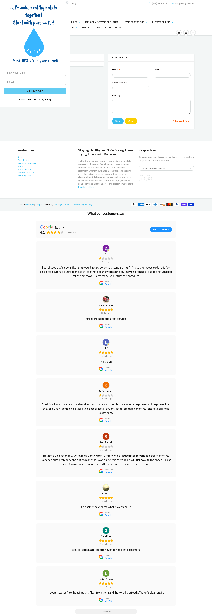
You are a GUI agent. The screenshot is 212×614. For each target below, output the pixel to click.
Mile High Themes (62, 204)
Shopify (39, 204)
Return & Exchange (27, 163)
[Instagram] (149, 178)
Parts (85, 27)
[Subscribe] (190, 168)
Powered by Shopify (82, 204)
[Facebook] (142, 178)
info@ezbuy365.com (184, 3)
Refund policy (24, 175)
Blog (74, 3)
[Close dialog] (67, 2)
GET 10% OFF (35, 90)
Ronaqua (29, 204)
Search (21, 157)
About (21, 166)
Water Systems (134, 22)
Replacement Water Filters (101, 22)
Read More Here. (86, 187)
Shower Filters (160, 22)
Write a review (161, 229)
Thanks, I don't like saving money (35, 99)
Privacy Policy (24, 169)
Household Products (107, 27)
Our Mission (23, 160)
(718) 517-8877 (159, 3)
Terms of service (26, 172)
